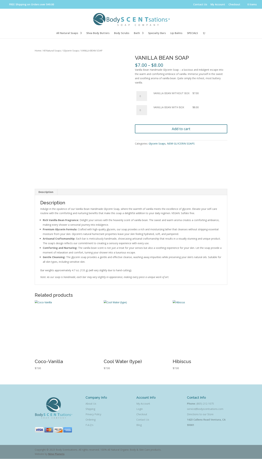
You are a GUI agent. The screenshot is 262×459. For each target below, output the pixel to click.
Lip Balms (176, 33)
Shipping (90, 409)
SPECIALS (192, 33)
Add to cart (181, 128)
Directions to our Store (200, 414)
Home (38, 50)
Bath (137, 33)
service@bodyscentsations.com (205, 409)
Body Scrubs (121, 33)
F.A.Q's (89, 425)
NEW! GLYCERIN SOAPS (181, 143)
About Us (91, 403)
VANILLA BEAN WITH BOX (168, 107)
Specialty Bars (157, 33)
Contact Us (200, 4)
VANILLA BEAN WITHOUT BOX (171, 93)
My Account (217, 4)
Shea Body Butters (97, 33)
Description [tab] (45, 192)
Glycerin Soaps (71, 50)
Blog (139, 425)
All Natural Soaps (67, 33)
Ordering (91, 419)
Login (139, 409)
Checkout (234, 4)
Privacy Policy (93, 414)
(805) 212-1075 (205, 403)
